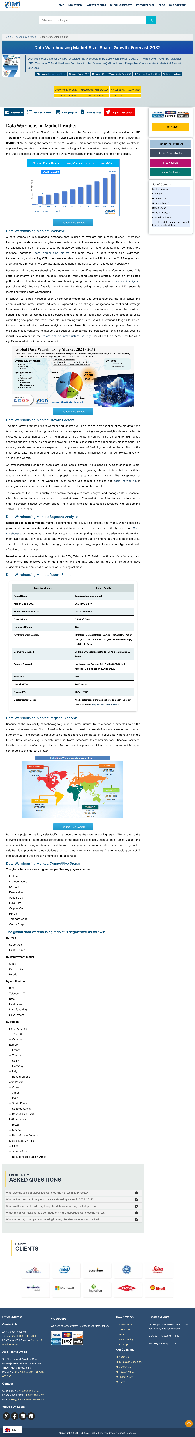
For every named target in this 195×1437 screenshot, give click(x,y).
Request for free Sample (97, 48)
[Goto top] (189, 1423)
